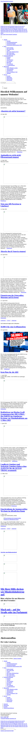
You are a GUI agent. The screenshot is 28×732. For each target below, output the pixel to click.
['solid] (8, 50)
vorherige (3, 320)
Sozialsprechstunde (11, 43)
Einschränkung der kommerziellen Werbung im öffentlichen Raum (14, 510)
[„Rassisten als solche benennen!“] (14, 126)
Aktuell (5, 39)
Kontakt (8, 76)
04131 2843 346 (4, 717)
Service (5, 74)
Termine (8, 41)
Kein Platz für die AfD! (9, 372)
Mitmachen (6, 66)
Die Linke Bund (10, 53)
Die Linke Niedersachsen (13, 51)
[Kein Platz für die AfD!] (14, 390)
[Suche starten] (15, 729)
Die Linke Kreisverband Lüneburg (9, 34)
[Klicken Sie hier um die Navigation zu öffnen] (1, 37)
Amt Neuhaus (10, 59)
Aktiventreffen (10, 69)
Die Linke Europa (11, 54)
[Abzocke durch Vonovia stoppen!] (14, 266)
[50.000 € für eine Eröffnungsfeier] (14, 342)
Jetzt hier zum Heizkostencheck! (9, 552)
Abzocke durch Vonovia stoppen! (13, 251)
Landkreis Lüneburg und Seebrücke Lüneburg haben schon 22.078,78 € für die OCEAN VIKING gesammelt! (14, 467)
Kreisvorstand (10, 47)
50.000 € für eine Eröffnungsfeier (13, 327)
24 (12, 320)
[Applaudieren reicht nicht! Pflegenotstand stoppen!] (14, 174)
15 (7, 320)
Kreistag (9, 57)
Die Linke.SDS (10, 49)
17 (9, 320)
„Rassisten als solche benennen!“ (13, 111)
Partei (5, 46)
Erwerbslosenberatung (12, 42)
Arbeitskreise (10, 70)
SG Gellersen (10, 64)
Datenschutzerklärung (9, 708)
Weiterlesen (19, 152)
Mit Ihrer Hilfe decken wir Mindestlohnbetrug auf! (12, 592)
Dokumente (9, 80)
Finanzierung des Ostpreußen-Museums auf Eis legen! (12, 296)
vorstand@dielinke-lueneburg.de (8, 718)
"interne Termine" (17, 658)
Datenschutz (9, 78)
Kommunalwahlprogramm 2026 (14, 45)
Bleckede (9, 62)
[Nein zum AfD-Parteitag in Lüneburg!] (14, 221)
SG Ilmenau (9, 61)
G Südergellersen (11, 65)
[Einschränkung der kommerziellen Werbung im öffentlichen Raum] (14, 519)
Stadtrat (8, 58)
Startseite (6, 704)
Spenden (9, 73)
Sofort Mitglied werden (12, 68)
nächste (14, 320)
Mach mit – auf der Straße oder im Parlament (14, 611)
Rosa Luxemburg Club (12, 72)
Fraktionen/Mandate (8, 55)
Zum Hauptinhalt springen (7, 1)
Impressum (9, 77)
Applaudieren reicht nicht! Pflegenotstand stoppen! (11, 156)
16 (8, 320)
